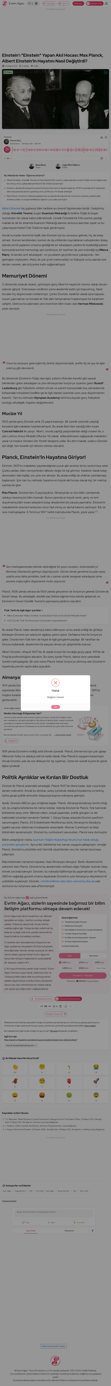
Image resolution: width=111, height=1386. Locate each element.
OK (55, 707)
